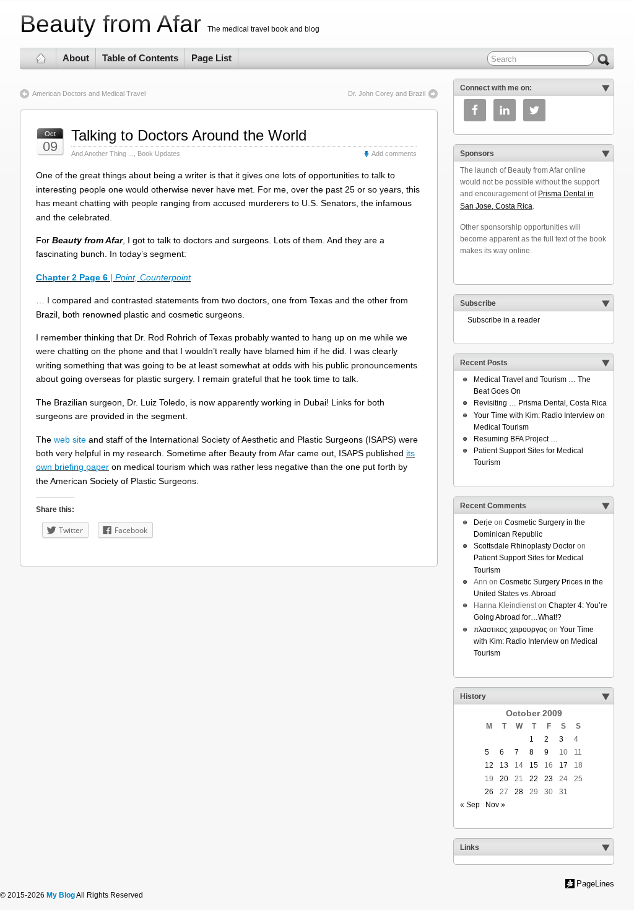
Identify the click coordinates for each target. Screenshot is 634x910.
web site (70, 439)
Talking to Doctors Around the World (188, 135)
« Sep (470, 804)
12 (489, 765)
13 (504, 765)
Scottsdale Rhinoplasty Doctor (524, 546)
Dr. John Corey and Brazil (386, 93)
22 (533, 778)
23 (548, 778)
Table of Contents (140, 58)
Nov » (495, 804)
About (76, 58)
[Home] (41, 58)
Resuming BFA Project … (516, 439)
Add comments (394, 153)
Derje (483, 522)
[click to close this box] (605, 88)
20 (504, 778)
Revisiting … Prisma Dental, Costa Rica (540, 403)
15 (533, 765)
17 (563, 765)
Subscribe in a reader (500, 320)
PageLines (595, 883)
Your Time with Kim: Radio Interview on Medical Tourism (535, 641)
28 (519, 791)
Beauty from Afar (110, 24)
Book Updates (158, 153)
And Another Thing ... (102, 153)
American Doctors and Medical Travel (88, 93)
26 (489, 791)
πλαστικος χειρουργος (510, 629)
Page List (211, 58)
